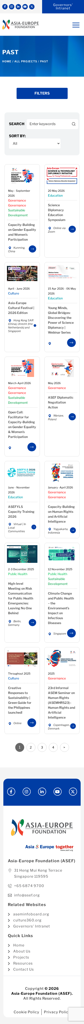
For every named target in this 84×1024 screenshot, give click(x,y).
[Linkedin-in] (18, 6)
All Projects (25, 61)
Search (16, 124)
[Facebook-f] (5, 6)
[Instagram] (11, 6)
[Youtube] (25, 6)
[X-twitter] (31, 6)
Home (6, 61)
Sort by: (17, 136)
